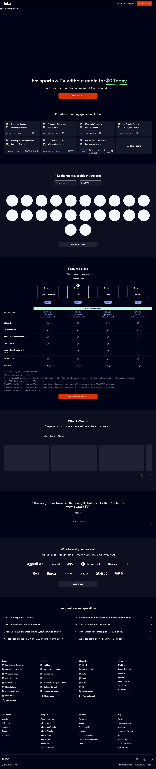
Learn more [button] (78, 580)
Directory (150, 761)
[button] (78, 96)
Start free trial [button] (144, 4)
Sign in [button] (131, 4)
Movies (61, 436)
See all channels (78, 244)
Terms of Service (125, 761)
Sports (44, 436)
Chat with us (122, 744)
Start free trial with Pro (78, 396)
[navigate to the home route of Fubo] (7, 3)
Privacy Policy (139, 761)
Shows (52, 436)
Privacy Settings (124, 740)
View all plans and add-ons (78, 274)
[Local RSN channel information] (31, 351)
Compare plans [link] (78, 278)
